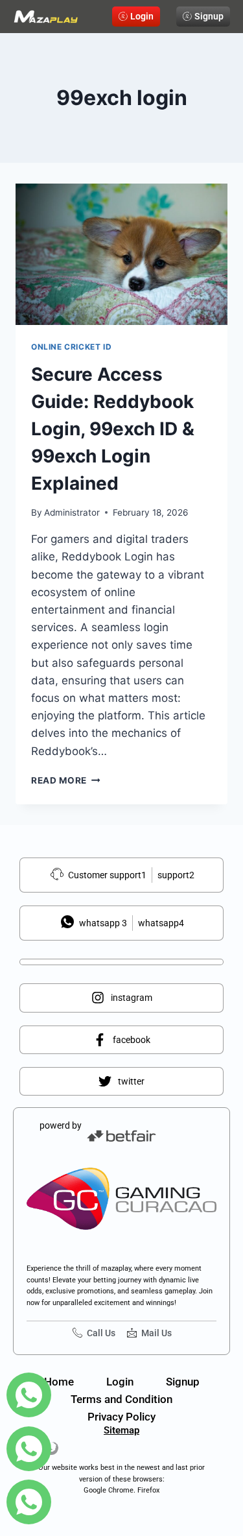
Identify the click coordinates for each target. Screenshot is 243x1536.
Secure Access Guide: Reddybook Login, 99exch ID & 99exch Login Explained (112, 428)
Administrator (72, 512)
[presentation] (121, 254)
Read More (65, 780)
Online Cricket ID (71, 347)
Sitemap (121, 1430)
